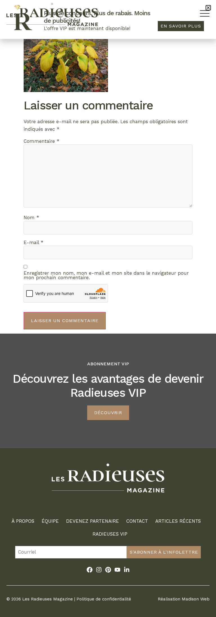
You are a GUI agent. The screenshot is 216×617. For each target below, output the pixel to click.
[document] (108, 308)
